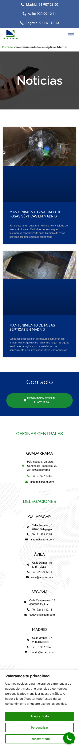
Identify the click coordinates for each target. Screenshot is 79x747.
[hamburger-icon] (71, 34)
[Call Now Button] (69, 738)
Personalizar (39, 727)
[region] (39, 708)
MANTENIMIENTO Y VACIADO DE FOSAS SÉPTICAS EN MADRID (35, 214)
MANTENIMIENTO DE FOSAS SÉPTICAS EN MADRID (32, 327)
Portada (7, 47)
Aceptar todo (39, 716)
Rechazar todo (39, 739)
